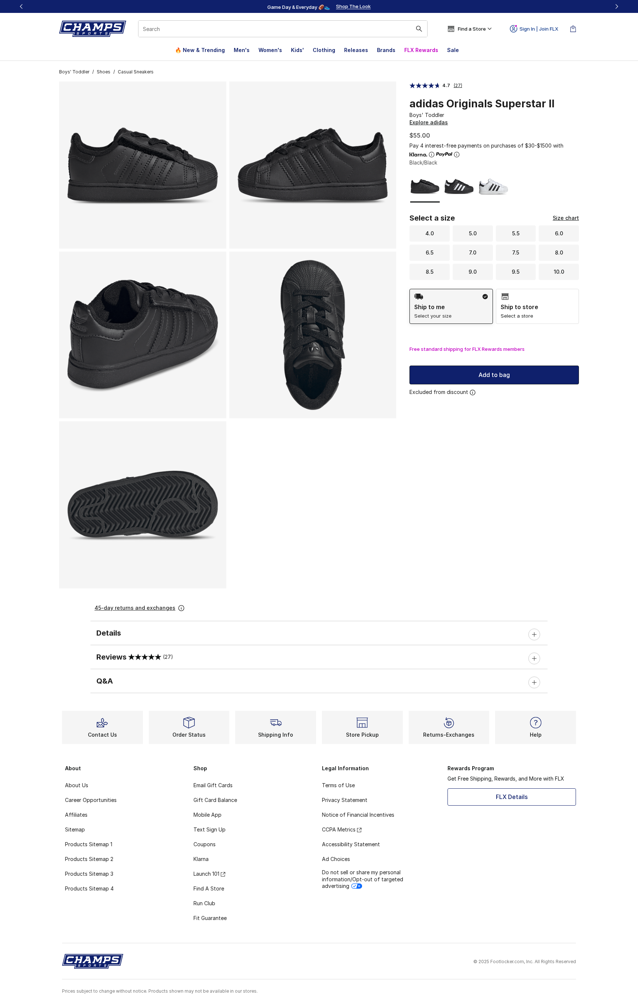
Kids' (297, 50)
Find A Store (208, 888)
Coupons (204, 844)
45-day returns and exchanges (135, 608)
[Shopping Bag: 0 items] (573, 29)
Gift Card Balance (215, 800)
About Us (76, 785)
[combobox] (282, 29)
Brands (386, 50)
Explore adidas (428, 122)
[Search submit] (419, 29)
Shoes (103, 72)
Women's (270, 50)
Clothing (324, 50)
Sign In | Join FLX (538, 29)
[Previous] (21, 6)
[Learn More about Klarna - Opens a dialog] (431, 154)
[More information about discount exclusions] (472, 392)
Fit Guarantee (210, 918)
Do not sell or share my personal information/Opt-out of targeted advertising (362, 879)
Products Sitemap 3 (89, 874)
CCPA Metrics (339, 829)
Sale (453, 50)
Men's (242, 50)
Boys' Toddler (74, 72)
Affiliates (76, 815)
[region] (319, 6)
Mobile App (207, 815)
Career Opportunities (91, 800)
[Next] (616, 6)
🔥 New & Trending (200, 50)
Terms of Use (338, 785)
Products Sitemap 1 (88, 844)
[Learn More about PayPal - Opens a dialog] (456, 154)
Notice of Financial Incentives (358, 815)
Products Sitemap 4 (89, 888)
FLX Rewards (421, 50)
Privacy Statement (344, 800)
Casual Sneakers (136, 72)
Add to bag (494, 374)
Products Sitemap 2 (89, 859)
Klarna (201, 859)
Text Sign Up (209, 829)
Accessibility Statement (351, 844)
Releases (356, 50)
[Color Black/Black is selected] (425, 186)
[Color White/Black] (493, 186)
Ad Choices (336, 859)
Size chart (566, 218)
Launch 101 (206, 874)
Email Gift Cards (213, 785)
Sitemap (75, 829)
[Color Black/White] (459, 186)
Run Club (204, 903)
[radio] (451, 306)
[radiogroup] (494, 306)
